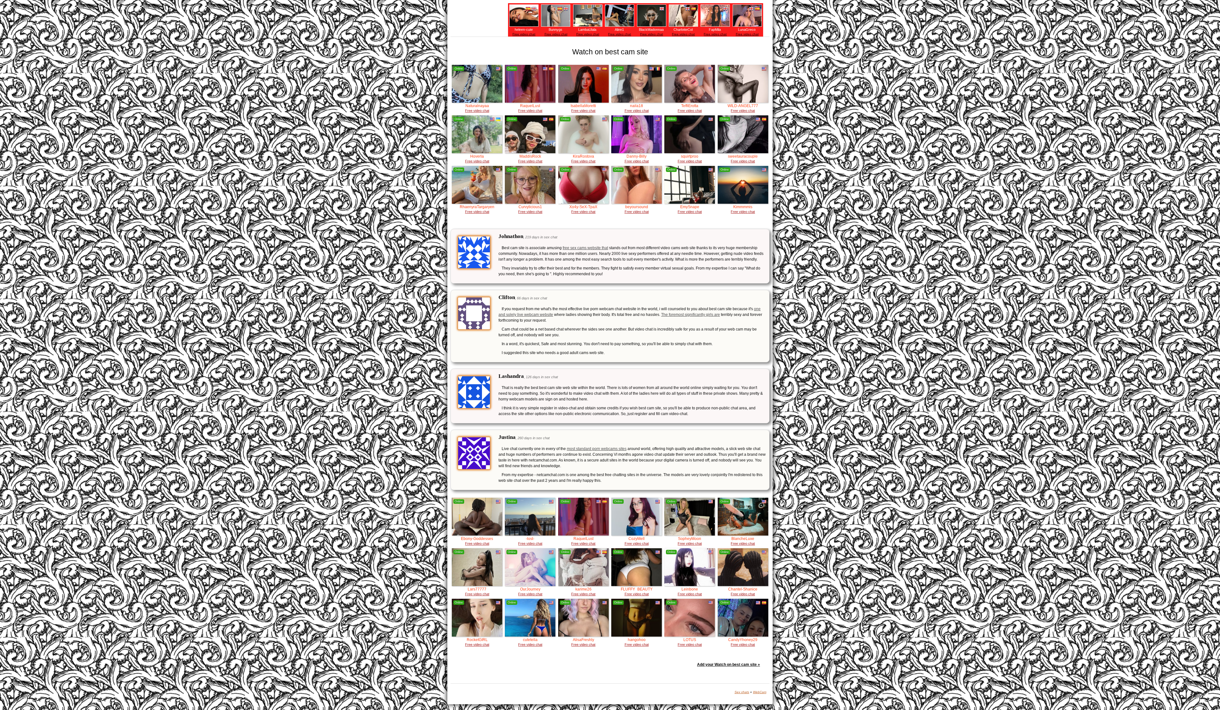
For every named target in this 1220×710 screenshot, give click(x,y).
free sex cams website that (585, 248)
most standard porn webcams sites (597, 449)
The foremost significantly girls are (690, 314)
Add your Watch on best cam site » (728, 664)
